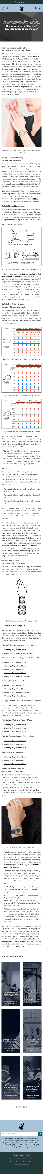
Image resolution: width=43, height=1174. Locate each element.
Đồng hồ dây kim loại (26, 1145)
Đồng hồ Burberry (22, 1138)
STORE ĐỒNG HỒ (23, 1158)
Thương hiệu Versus (33, 23)
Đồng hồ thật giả (24, 1147)
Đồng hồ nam (18, 1140)
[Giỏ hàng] (39, 8)
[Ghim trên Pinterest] (24, 1107)
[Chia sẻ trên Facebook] (16, 1107)
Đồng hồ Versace (33, 1138)
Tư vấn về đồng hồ (11, 20)
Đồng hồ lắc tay (29, 1143)
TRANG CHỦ (12, 1158)
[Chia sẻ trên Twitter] (19, 1107)
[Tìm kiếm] (36, 8)
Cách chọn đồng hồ (25, 20)
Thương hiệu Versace (18, 23)
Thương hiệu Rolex (21, 22)
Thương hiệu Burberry (21, 21)
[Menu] (3, 8)
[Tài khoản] (7, 8)
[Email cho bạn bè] (21, 1107)
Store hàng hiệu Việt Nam (26, 1162)
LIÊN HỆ (32, 1158)
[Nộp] (40, 1134)
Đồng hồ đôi (34, 1140)
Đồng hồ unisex (7, 1143)
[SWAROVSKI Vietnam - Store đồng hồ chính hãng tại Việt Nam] (21, 1126)
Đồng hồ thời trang (18, 1143)
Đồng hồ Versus (9, 1140)
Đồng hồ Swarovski (10, 1138)
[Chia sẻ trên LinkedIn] (26, 1107)
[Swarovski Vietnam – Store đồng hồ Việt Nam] (21, 8)
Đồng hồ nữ (26, 1140)
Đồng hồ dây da (14, 1145)
